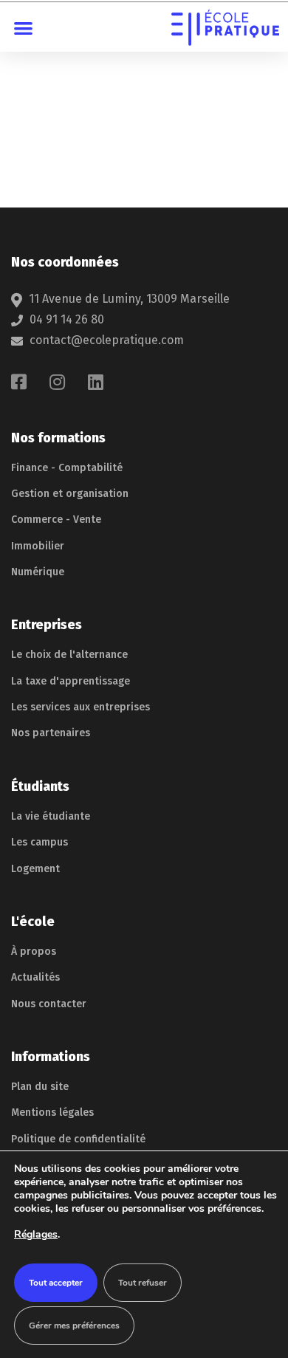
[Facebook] (18, 381)
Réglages (36, 1234)
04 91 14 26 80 (67, 319)
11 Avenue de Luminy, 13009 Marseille (129, 299)
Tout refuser (142, 1283)
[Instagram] (57, 381)
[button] (24, 28)
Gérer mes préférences (74, 1325)
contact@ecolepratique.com (107, 340)
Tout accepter (56, 1283)
